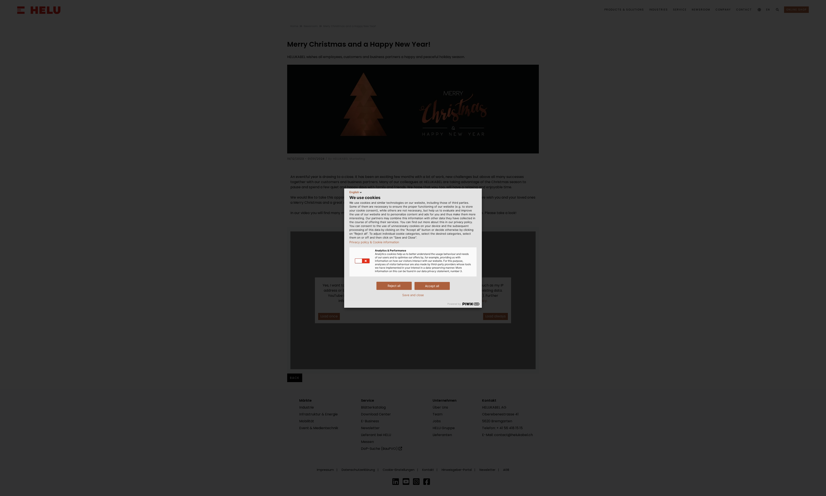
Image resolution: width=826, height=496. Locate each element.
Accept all (432, 286)
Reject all (394, 286)
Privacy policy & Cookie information (374, 242)
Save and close (413, 295)
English (354, 192)
